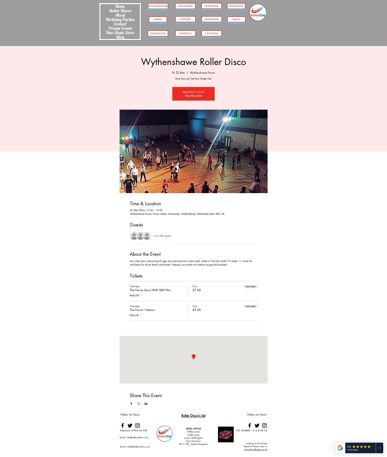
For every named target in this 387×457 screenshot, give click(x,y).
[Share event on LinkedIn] (146, 403)
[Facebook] (122, 425)
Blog (120, 37)
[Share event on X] (138, 403)
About (120, 15)
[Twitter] (130, 425)
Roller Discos (120, 10)
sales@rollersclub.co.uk (138, 446)
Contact (120, 24)
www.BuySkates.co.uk (255, 449)
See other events (193, 95)
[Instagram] (137, 425)
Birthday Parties (120, 19)
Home (120, 6)
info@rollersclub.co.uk (137, 437)
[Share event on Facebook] (131, 403)
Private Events (120, 28)
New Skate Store (120, 32)
